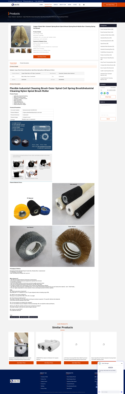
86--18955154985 (39, 1)
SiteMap (42, 386)
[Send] (122, 392)
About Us (62, 4)
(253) (107, 35)
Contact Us (43, 383)
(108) (107, 29)
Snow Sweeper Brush (71, 376)
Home (41, 4)
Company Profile (44, 376)
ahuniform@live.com (29, 1)
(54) (108, 62)
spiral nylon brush (14, 317)
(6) (107, 49)
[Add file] (99, 392)
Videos (56, 4)
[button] (10, 347)
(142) (107, 32)
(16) (107, 79)
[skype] (101, 93)
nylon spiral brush (24, 317)
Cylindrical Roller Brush (71, 381)
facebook (97, 387)
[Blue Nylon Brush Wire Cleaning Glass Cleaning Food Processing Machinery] (103, 344)
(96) (107, 40)
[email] (107, 93)
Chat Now (108, 97)
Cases (75, 4)
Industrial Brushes (70, 383)
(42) (106, 74)
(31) (107, 52)
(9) (107, 68)
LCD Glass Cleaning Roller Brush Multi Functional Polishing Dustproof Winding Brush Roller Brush (48, 358)
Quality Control (44, 381)
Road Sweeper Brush (71, 379)
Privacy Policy (44, 388)
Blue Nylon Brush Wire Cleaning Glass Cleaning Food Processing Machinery (102, 358)
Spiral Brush (19, 16)
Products (48, 4)
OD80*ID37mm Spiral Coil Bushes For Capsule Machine (20, 358)
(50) (107, 58)
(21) (107, 70)
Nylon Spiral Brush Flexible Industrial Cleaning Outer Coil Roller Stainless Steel (76, 358)
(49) (108, 65)
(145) (106, 37)
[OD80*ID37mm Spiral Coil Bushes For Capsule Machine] (21, 344)
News (69, 4)
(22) (106, 55)
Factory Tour (43, 379)
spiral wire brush (33, 317)
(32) (107, 46)
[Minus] (122, 363)
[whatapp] (104, 93)
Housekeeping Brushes (71, 386)
